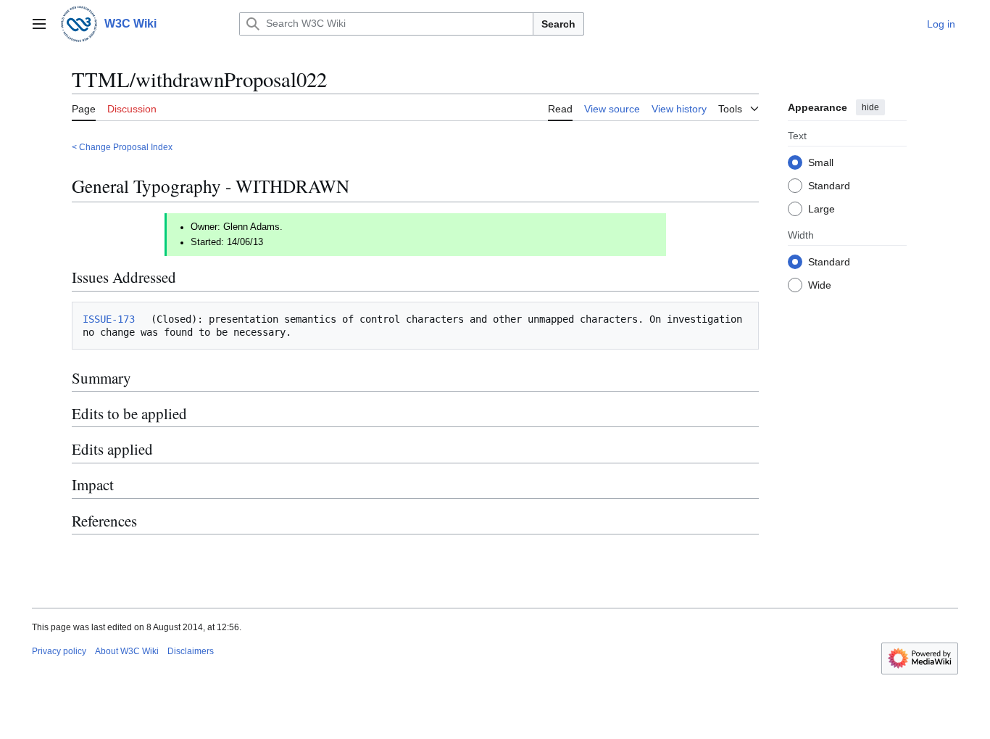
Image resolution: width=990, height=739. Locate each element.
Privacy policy (59, 651)
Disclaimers (190, 651)
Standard (829, 185)
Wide (819, 284)
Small (820, 162)
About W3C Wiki (127, 651)
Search (558, 24)
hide (870, 107)
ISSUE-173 (109, 319)
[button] (39, 24)
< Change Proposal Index (122, 147)
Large (821, 208)
